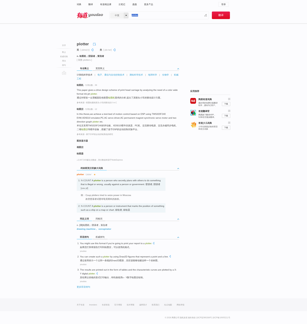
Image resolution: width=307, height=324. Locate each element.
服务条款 (192, 317)
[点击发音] (153, 243)
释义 (64, 52)
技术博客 (130, 305)
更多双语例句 (83, 287)
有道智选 (106, 305)
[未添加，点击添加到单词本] (95, 44)
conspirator (104, 229)
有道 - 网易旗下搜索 (90, 15)
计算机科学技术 (84, 74)
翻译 (90, 4)
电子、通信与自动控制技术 (111, 74)
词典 (79, 4)
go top (64, 73)
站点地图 (168, 305)
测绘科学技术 (136, 74)
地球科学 (152, 74)
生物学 (165, 74)
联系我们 (155, 305)
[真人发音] (92, 50)
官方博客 (118, 305)
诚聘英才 (143, 305)
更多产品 (148, 4)
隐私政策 (184, 317)
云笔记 (121, 4)
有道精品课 (105, 4)
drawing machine (86, 229)
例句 (64, 65)
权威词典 (64, 56)
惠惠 (134, 4)
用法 (64, 61)
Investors (93, 305)
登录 (223, 4)
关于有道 (80, 305)
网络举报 (180, 305)
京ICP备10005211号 (221, 317)
